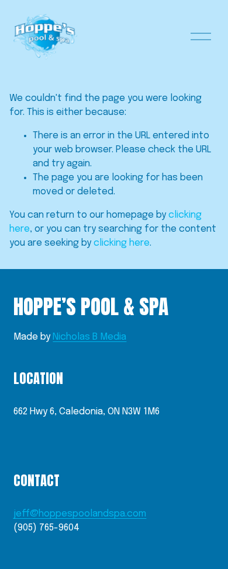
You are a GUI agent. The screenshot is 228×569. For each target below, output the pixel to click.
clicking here (122, 243)
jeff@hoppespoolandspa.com (79, 514)
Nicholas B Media (89, 337)
